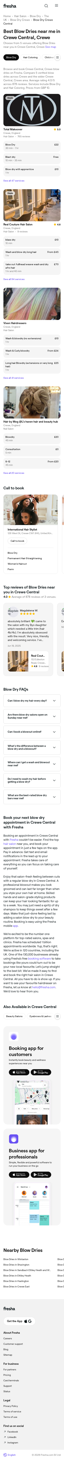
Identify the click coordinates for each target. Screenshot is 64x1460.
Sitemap (7, 1354)
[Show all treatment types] (57, 57)
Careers (7, 1338)
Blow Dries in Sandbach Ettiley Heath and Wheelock (27, 1270)
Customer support (13, 1344)
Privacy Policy (10, 1406)
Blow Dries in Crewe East (16, 1286)
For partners (9, 1369)
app (15, 925)
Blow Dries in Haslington (16, 1281)
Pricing (7, 1375)
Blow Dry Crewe (20, 19)
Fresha (14, 839)
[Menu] (56, 5)
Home (7, 16)
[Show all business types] (57, 1016)
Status (6, 1391)
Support (7, 1386)
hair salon (9, 843)
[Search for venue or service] (46, 6)
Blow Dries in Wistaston (15, 1259)
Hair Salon (20, 16)
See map (50, 46)
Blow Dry (35, 16)
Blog (5, 1349)
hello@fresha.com (43, 987)
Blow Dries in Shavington (16, 1264)
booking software (39, 958)
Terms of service (12, 1411)
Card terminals (11, 1380)
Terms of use (10, 1417)
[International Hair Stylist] (31, 534)
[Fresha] (9, 6)
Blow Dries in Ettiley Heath (17, 1275)
